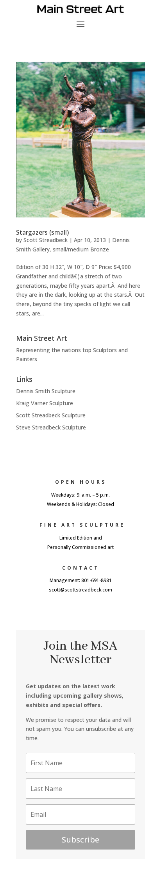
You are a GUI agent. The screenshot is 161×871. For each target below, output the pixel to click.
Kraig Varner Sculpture (44, 403)
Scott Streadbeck (45, 240)
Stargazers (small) (42, 232)
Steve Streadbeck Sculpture (51, 427)
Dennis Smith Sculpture (45, 391)
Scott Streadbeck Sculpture (51, 415)
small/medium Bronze (81, 249)
